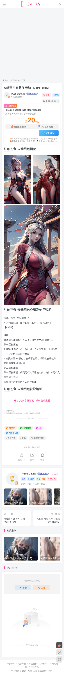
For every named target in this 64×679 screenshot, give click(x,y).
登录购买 (50, 132)
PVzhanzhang (18, 93)
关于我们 (44, 663)
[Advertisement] (32, 43)
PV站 (29, 671)
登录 (24, 587)
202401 (12, 428)
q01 (40, 428)
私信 (57, 95)
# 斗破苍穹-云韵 (37, 438)
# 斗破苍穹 (10, 438)
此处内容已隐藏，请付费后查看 (33, 400)
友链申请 (10, 663)
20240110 (27, 428)
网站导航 (35, 666)
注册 (43, 587)
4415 (32, 479)
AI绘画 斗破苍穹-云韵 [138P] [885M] (27, 88)
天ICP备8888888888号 (43, 671)
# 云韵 (23, 438)
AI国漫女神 (15, 80)
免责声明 (22, 663)
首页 (6, 80)
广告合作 (33, 663)
